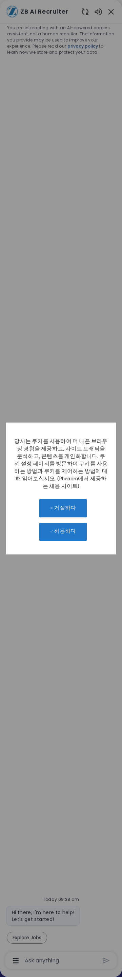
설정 (26, 464)
